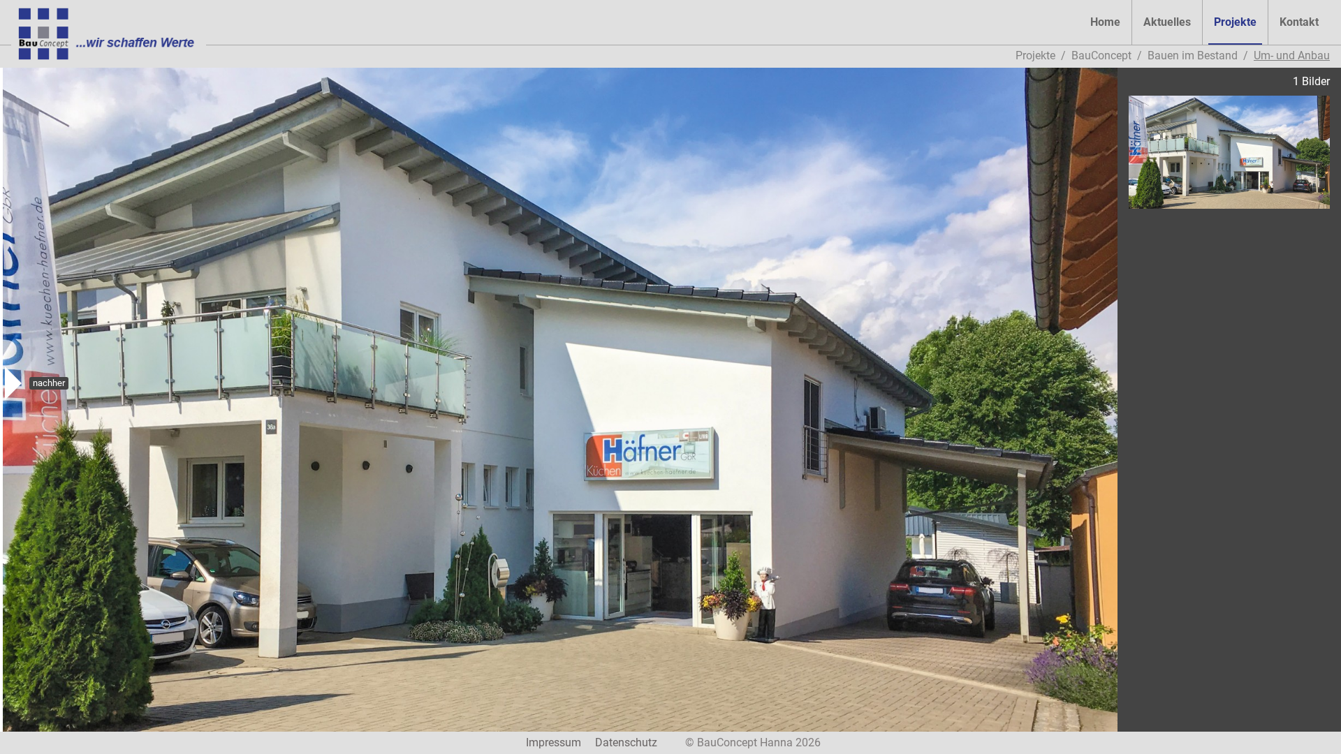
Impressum (553, 742)
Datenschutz (626, 742)
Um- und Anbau (1292, 55)
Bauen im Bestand (1193, 55)
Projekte (1235, 22)
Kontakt (1299, 22)
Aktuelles (1167, 22)
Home (1105, 22)
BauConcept (1101, 55)
